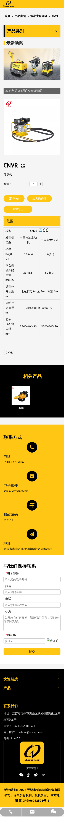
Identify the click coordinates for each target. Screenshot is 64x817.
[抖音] (28, 775)
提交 (32, 652)
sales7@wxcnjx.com (16, 491)
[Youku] (42, 775)
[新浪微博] (35, 775)
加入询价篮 (39, 198)
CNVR (9, 352)
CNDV (21, 408)
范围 (10, 221)
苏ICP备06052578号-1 (34, 801)
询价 (16, 198)
